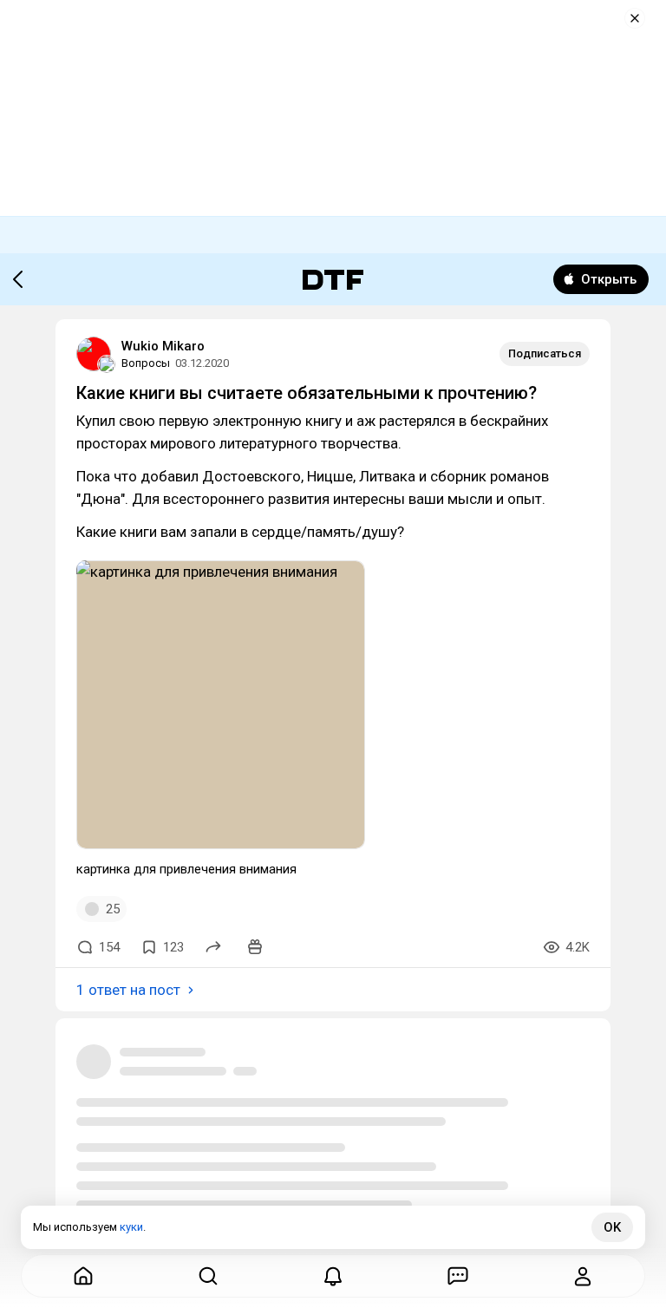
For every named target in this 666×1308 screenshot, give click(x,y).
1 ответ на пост (128, 989)
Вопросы (145, 363)
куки (131, 1226)
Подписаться (544, 353)
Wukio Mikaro (163, 346)
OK (612, 1227)
